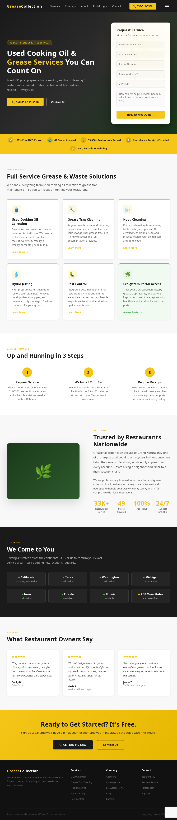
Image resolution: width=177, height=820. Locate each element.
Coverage (70, 6)
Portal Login (100, 6)
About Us (111, 776)
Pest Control (77, 798)
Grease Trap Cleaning (81, 782)
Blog (108, 793)
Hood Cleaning (78, 787)
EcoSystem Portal (115, 787)
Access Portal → (132, 312)
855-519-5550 (148, 776)
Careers (110, 798)
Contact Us (58, 102)
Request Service (150, 782)
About (84, 6)
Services (55, 6)
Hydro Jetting (78, 793)
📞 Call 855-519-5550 (25, 102)
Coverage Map (113, 782)
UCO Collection (78, 776)
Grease (24, 6)
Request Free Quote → (141, 114)
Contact (116, 6)
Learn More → (20, 252)
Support (146, 793)
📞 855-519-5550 (142, 6)
